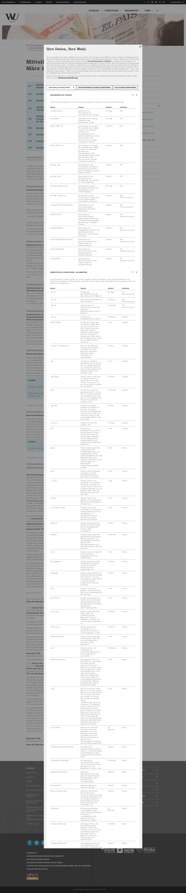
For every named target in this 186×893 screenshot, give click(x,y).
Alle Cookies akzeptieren (125, 87)
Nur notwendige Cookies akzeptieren (94, 87)
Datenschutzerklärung (68, 78)
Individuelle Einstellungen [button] (59, 87)
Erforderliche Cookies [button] (61, 95)
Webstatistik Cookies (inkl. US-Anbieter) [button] (68, 272)
